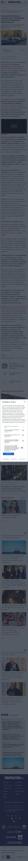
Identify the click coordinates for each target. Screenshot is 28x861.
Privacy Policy (22, 459)
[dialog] (14, 430)
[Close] (25, 402)
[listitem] (14, 427)
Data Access (14, 459)
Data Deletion (6, 459)
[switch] (22, 430)
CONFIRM (8, 453)
